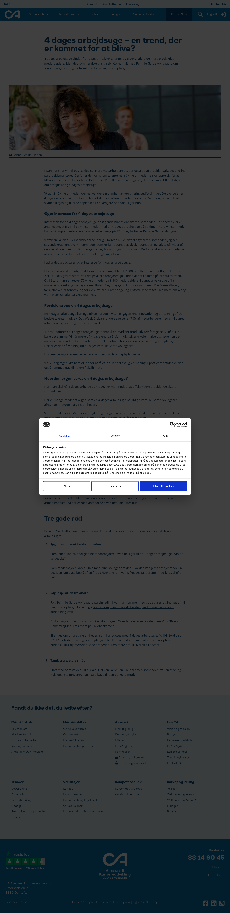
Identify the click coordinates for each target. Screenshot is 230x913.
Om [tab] (165, 435)
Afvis (66, 486)
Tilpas (113, 486)
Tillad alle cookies (163, 486)
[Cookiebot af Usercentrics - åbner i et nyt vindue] (172, 424)
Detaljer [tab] (115, 435)
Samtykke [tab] (64, 436)
